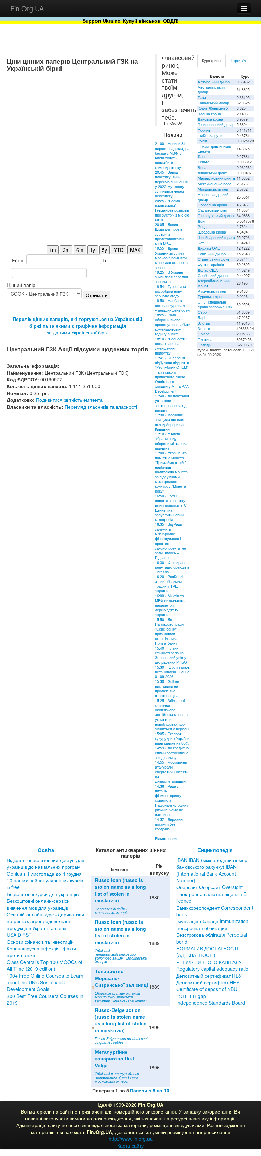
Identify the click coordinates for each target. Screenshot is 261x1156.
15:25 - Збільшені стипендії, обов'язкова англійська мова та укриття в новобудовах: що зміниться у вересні (172, 714)
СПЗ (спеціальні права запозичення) (215, 304)
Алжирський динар (214, 81)
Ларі (201, 317)
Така (202, 97)
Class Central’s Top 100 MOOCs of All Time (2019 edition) (44, 965)
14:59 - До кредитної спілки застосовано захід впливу (172, 752)
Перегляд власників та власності (101, 406)
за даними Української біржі (77, 332)
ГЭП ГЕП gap (191, 996)
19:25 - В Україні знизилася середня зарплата (171, 277)
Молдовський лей (213, 189)
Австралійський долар (211, 89)
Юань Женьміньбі (213, 108)
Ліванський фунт (212, 172)
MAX (135, 249)
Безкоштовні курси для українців (43, 894)
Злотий (204, 323)
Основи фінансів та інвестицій (40, 941)
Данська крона (210, 119)
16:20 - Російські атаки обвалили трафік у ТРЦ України (169, 583)
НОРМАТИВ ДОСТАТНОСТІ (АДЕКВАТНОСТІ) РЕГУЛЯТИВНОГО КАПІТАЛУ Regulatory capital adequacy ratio (212, 958)
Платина (205, 339)
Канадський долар (213, 102)
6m (79, 249)
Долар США (208, 270)
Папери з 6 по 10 (149, 1090)
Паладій (204, 344)
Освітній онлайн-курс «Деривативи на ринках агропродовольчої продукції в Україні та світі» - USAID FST (45, 924)
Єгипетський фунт (213, 259)
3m (66, 249)
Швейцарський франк (216, 237)
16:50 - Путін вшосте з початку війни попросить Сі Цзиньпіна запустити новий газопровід (171, 507)
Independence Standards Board (210, 1002)
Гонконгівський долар (216, 124)
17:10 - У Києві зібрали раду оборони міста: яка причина (171, 441)
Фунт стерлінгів (211, 264)
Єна (201, 156)
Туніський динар (212, 253)
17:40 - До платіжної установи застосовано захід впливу (172, 403)
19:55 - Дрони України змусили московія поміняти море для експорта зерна (171, 258)
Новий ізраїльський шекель (214, 149)
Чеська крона (209, 113)
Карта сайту (130, 1145)
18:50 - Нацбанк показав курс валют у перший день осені (172, 305)
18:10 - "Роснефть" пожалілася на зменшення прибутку (171, 346)
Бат (201, 242)
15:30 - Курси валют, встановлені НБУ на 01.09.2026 (172, 672)
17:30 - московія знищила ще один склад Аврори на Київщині (170, 422)
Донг (202, 221)
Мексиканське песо (214, 183)
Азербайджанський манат (214, 283)
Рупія (202, 140)
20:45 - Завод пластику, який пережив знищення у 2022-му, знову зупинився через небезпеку (171, 184)
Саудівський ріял (212, 210)
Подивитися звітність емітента (69, 399)
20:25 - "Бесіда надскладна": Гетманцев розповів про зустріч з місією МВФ (172, 210)
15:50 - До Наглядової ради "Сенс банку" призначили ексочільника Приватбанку (169, 631)
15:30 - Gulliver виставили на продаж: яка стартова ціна (167, 688)
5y (104, 249)
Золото (204, 328)
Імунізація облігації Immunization (212, 921)
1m (52, 249)
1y (92, 249)
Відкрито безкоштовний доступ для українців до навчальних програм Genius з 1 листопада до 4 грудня (45, 867)
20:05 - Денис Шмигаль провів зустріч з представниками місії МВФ (169, 234)
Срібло (203, 334)
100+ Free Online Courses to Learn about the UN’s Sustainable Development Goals (45, 982)
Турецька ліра (210, 296)
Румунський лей (212, 291)
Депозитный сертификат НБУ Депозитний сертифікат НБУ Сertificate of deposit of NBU (209, 982)
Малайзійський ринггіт (217, 178)
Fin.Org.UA (27, 8)
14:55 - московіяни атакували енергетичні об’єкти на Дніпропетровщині (171, 772)
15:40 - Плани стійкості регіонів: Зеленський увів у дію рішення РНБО (171, 655)
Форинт (204, 130)
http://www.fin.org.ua (131, 1138)
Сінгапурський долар (216, 215)
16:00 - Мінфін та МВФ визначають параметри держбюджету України (170, 605)
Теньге (203, 162)
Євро (202, 312)
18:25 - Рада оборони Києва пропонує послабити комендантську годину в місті (172, 324)
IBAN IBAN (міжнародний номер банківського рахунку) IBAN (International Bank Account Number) (211, 870)
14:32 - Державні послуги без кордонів (169, 824)
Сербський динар (213, 275)
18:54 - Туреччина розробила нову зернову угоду (170, 291)
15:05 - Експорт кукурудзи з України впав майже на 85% (172, 738)
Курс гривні (211, 60)
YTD (118, 249)
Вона (202, 167)
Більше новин (166, 838)
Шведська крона (212, 232)
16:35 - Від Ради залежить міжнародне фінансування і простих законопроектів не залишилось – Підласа (170, 541)
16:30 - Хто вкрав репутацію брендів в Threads (172, 567)
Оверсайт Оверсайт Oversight (209, 887)
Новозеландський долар (213, 197)
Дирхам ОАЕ (209, 248)
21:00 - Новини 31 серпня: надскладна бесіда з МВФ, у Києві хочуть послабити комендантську (172, 155)
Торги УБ (238, 60)
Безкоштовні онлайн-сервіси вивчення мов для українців (38, 904)
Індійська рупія (210, 135)
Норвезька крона (212, 204)
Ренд (202, 226)
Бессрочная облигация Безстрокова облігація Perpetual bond (211, 935)
